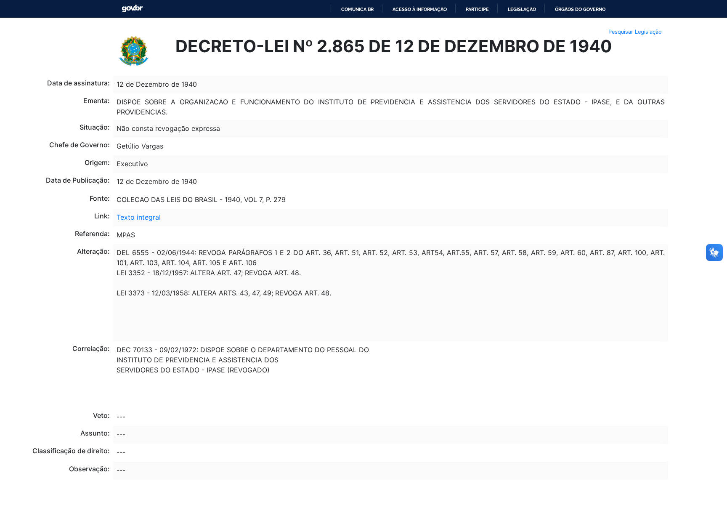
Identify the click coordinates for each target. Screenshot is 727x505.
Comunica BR (357, 9)
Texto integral (139, 217)
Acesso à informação (420, 9)
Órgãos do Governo (580, 9)
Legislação (522, 9)
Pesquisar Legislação (635, 32)
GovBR (132, 9)
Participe (477, 9)
